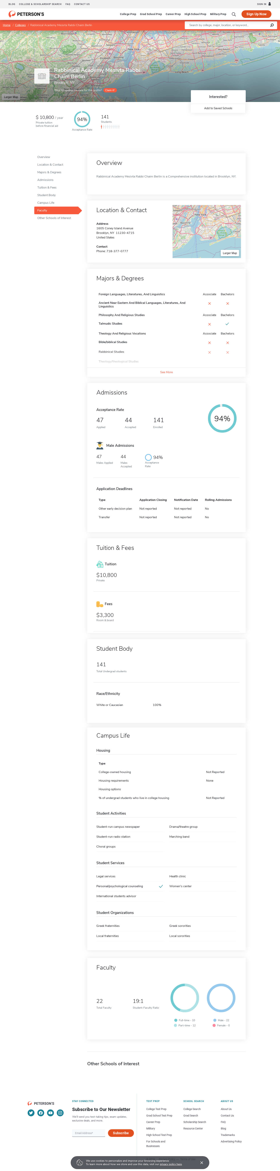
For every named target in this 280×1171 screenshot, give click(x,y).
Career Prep (173, 14)
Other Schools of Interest (54, 218)
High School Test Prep (159, 1135)
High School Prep (195, 14)
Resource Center (193, 1128)
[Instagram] (60, 1112)
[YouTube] (50, 1112)
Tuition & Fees (47, 187)
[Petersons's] (26, 14)
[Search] (234, 14)
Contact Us (227, 1115)
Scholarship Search (194, 1122)
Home (6, 25)
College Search (192, 1109)
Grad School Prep (151, 14)
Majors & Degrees (49, 172)
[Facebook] (40, 1112)
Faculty (42, 210)
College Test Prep (156, 1109)
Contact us (82, 4)
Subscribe (121, 1133)
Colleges (20, 25)
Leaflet (235, 32)
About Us (226, 1109)
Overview (43, 157)
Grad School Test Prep (159, 1115)
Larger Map (11, 97)
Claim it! (109, 90)
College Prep (128, 14)
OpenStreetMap (254, 32)
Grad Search (190, 1115)
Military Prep (218, 14)
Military (150, 1128)
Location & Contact (50, 165)
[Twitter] (31, 1112)
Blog (12, 4)
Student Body (46, 195)
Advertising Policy (231, 1141)
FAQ (68, 4)
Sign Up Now (256, 14)
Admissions (45, 180)
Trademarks (228, 1135)
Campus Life (45, 203)
